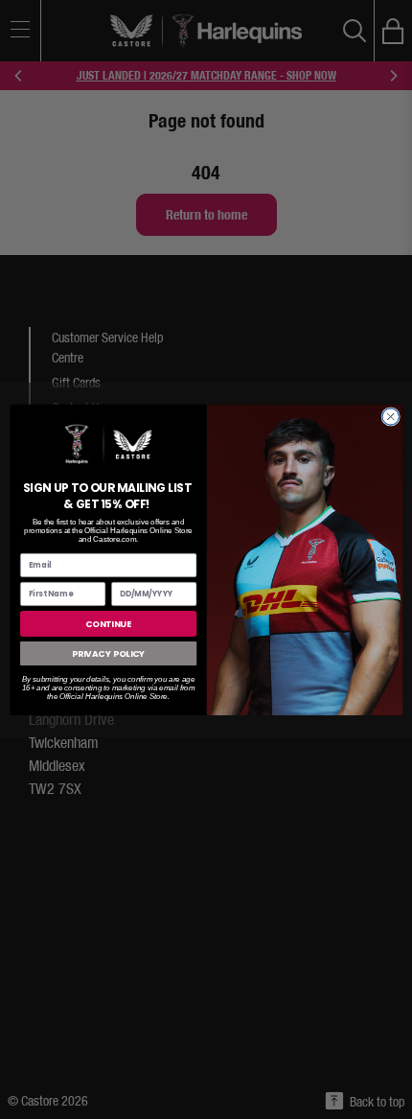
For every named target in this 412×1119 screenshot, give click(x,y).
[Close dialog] (390, 416)
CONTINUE (108, 623)
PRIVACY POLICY (107, 653)
